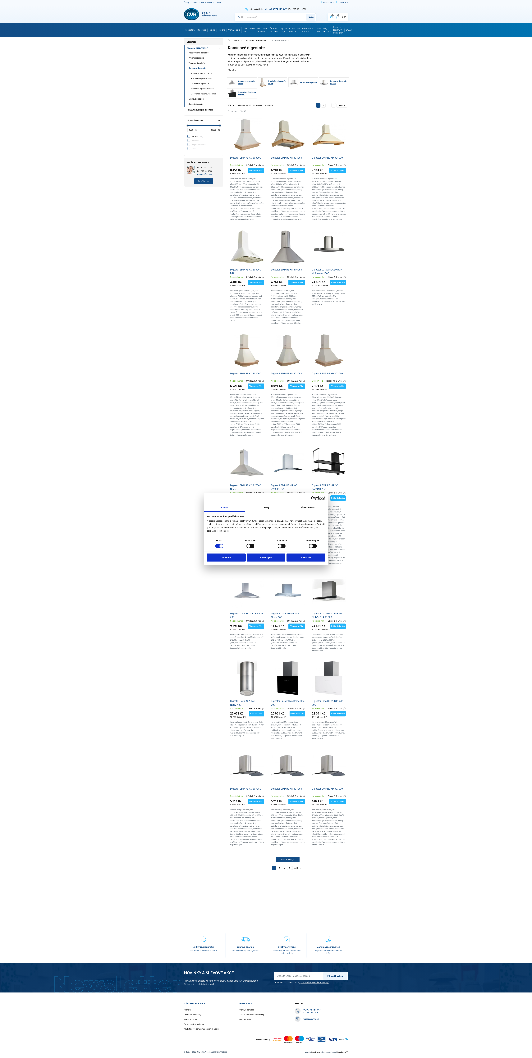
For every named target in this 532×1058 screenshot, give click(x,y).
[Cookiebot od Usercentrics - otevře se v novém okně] (313, 498)
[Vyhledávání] (239, 17)
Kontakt (219, 2)
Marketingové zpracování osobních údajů (201, 1029)
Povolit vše (305, 557)
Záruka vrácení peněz (328, 947)
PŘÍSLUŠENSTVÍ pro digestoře (200, 110)
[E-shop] (229, 40)
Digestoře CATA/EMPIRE (197, 48)
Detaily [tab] (266, 507)
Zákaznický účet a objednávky (251, 1014)
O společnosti (245, 1019)
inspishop (342, 1052)
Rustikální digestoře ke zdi (201, 78)
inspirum (315, 1052)
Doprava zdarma (245, 947)
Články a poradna (190, 2)
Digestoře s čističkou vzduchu (203, 94)
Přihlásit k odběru (335, 976)
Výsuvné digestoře (196, 58)
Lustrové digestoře (196, 99)
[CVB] (201, 14)
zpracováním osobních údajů (314, 982)
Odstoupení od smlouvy (194, 1024)
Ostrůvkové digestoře (200, 83)
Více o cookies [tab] (307, 507)
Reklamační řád (190, 1019)
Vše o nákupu (206, 2)
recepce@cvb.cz (204, 174)
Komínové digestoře (197, 68)
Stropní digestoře (196, 104)
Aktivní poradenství (203, 947)
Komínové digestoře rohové (202, 88)
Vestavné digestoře (197, 63)
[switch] (250, 546)
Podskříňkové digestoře (199, 53)
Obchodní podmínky (192, 1014)
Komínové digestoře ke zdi (202, 73)
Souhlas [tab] (224, 507)
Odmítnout (226, 557)
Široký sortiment (287, 947)
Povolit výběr (266, 557)
